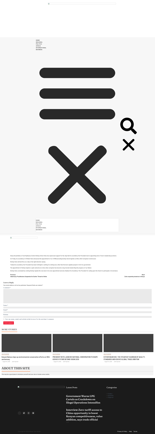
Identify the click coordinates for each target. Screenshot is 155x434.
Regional (39, 42)
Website (5, 314)
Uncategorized (5, 354)
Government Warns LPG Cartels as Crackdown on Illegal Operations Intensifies (83, 399)
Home (38, 40)
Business (39, 49)
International (41, 47)
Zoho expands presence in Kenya (134, 275)
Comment (7, 287)
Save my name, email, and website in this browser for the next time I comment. (29, 319)
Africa (38, 46)
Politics (39, 44)
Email (5, 310)
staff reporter (15, 361)
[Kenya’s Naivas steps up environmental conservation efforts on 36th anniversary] (26, 343)
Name (5, 305)
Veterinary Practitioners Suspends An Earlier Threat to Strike (28, 275)
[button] (77, 134)
